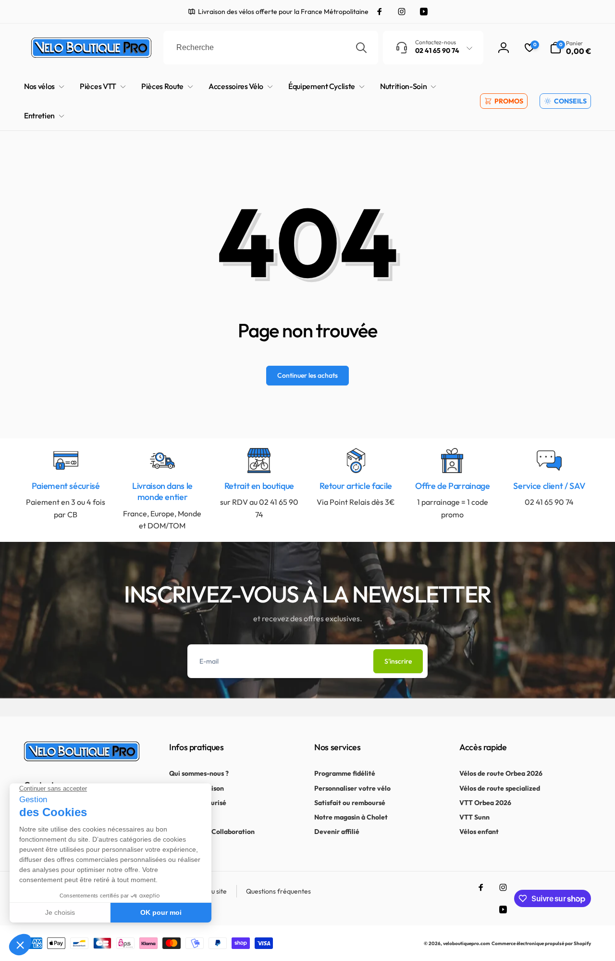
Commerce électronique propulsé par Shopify (541, 943)
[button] (570, 47)
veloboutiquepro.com (466, 943)
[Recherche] (361, 47)
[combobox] (270, 47)
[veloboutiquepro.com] (81, 758)
